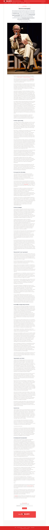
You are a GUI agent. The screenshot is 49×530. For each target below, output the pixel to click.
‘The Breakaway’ (31, 78)
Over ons (28, 527)
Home (15, 527)
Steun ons (24, 527)
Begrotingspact (26, 184)
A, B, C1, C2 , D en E (30, 485)
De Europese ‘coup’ (16, 13)
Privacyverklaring (19, 527)
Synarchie (16, 495)
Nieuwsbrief (32, 527)
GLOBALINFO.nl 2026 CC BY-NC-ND (24, 528)
